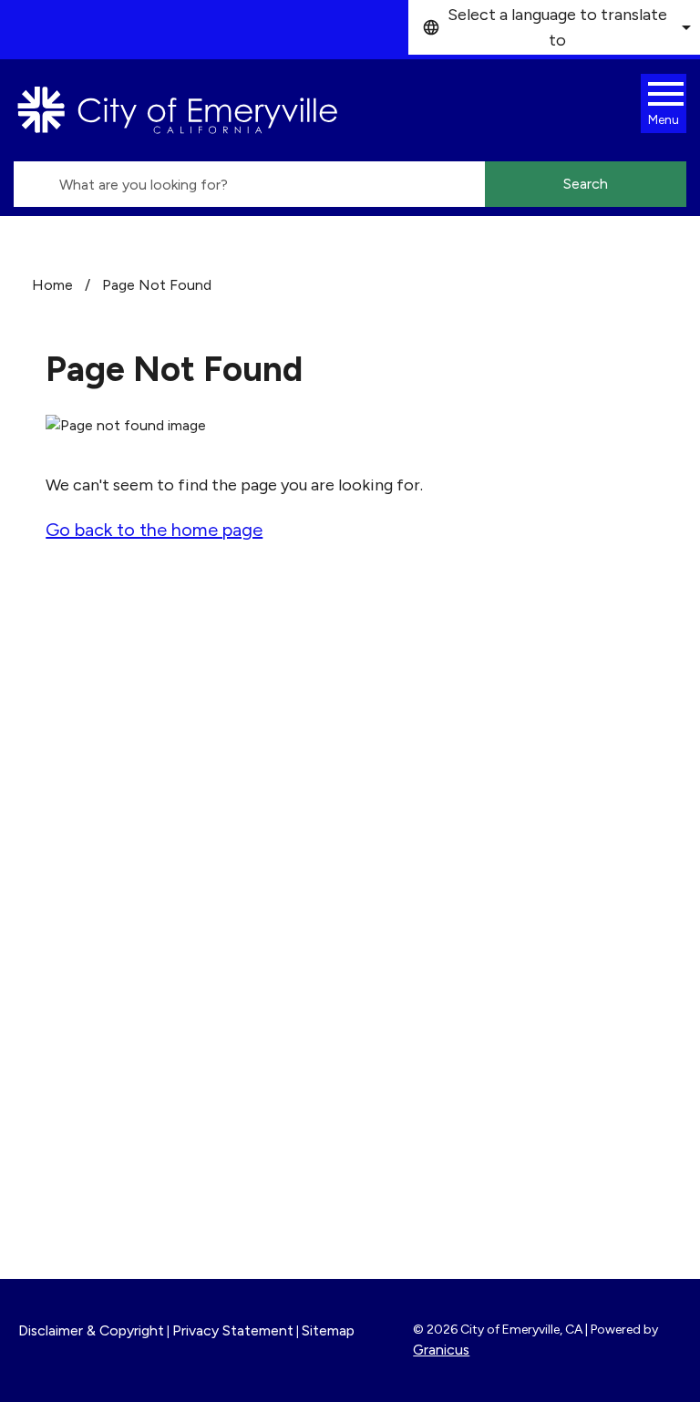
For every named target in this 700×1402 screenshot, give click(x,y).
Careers (404, 943)
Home (52, 285)
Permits (404, 967)
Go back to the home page (154, 530)
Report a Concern (441, 1016)
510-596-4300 (125, 876)
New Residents (430, 1149)
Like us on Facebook (478, 750)
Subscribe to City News (492, 805)
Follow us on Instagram (488, 778)
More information (85, 1036)
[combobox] (554, 27)
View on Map (66, 833)
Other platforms (465, 832)
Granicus (441, 1349)
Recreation (416, 1124)
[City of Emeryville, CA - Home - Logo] (178, 110)
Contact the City (438, 1198)
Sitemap (328, 1330)
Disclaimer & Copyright (91, 1330)
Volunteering (422, 992)
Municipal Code (432, 1173)
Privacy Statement (232, 1330)
